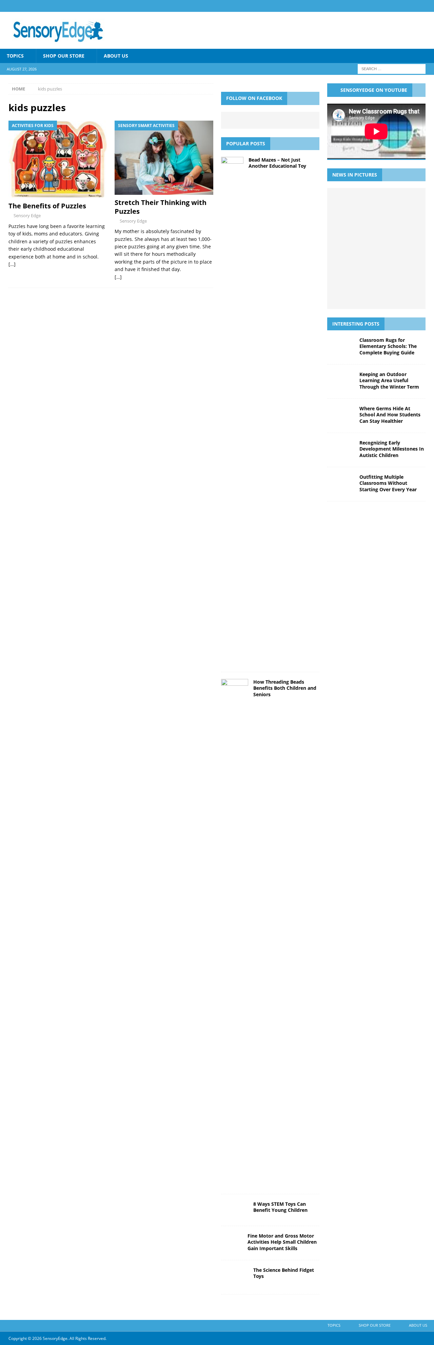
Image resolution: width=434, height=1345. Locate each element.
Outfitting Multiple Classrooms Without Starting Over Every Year (388, 483)
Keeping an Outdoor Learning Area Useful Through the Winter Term (389, 380)
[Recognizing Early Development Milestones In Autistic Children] (390, 225)
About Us (116, 56)
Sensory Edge (27, 215)
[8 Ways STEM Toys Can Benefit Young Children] (234, 1210)
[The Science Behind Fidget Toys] (234, 1277)
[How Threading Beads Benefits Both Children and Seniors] (234, 933)
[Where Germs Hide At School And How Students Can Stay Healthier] (360, 225)
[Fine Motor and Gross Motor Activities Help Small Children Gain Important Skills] (231, 1243)
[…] (12, 264)
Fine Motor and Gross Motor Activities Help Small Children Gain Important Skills (282, 1242)
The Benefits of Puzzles (47, 205)
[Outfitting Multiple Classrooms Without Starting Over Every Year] (360, 248)
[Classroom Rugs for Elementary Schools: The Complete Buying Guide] (360, 203)
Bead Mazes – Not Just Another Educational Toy (277, 163)
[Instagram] (428, 6)
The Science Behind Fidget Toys (283, 1273)
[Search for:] (392, 68)
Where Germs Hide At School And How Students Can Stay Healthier (389, 414)
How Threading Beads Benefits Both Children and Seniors (284, 688)
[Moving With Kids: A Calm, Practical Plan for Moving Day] (375, 293)
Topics (15, 56)
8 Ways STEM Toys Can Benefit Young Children (280, 1207)
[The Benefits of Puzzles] (57, 160)
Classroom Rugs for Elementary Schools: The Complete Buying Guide (388, 346)
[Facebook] (415, 6)
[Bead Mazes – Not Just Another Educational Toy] (232, 411)
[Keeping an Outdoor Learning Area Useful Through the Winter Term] (390, 203)
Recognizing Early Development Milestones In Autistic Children (391, 448)
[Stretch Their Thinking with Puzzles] (164, 158)
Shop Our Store (63, 56)
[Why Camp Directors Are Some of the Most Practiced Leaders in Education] (390, 271)
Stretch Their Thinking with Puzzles (160, 207)
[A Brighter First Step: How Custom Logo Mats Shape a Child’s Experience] (390, 248)
